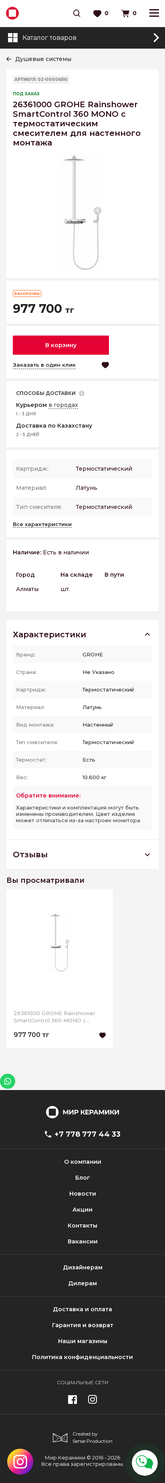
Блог (82, 1178)
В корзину (60, 345)
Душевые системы (43, 59)
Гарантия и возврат (82, 1325)
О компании (82, 1162)
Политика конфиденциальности (82, 1357)
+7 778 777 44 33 (87, 1134)
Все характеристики (42, 524)
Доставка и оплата (82, 1309)
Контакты (82, 1225)
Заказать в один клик (44, 364)
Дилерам (82, 1283)
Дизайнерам (83, 1267)
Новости (82, 1193)
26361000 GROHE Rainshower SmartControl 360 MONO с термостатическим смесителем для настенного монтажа (58, 1017)
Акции (82, 1209)
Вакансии (83, 1241)
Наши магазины (82, 1341)
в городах (63, 405)
